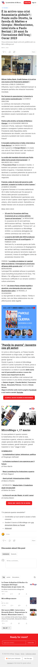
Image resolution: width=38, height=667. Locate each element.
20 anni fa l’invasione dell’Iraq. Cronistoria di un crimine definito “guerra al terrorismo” (18, 215)
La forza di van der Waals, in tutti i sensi (18, 495)
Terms (22, 654)
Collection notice (31, 654)
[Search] (35, 577)
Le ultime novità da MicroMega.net (12, 589)
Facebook (32, 390)
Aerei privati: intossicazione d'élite (16, 478)
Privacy (17, 654)
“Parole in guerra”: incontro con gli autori (18, 346)
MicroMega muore (8, 598)
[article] (19, 588)
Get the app (28, 658)
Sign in (34, 2)
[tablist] (9, 554)
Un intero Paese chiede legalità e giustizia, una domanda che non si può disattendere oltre (17, 288)
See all (5, 628)
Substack (10, 663)
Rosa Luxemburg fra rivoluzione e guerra (18, 471)
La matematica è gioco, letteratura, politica (19, 454)
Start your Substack (14, 658)
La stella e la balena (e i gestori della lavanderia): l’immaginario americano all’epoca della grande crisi (17, 263)
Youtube (20, 392)
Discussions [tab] (15, 577)
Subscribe (27, 2)
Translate (5, 7)
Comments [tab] (6, 554)
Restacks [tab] (13, 554)
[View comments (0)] (10, 52)
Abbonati (8, 528)
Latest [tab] (8, 577)
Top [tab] (4, 577)
